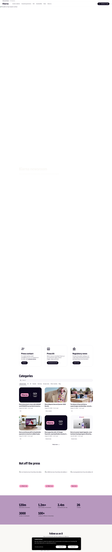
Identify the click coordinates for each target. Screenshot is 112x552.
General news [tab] (23, 383)
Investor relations (16, 3)
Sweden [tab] (34, 383)
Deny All (61, 546)
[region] (56, 543)
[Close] (79, 539)
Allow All (73, 546)
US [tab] (28, 383)
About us (49, 3)
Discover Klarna (6, 0)
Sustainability (39, 3)
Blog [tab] (60, 383)
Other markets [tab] (54, 383)
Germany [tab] (40, 383)
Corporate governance (26, 3)
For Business (12, 0)
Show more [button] (55, 444)
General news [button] (48, 438)
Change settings (39, 546)
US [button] (20, 411)
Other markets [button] (49, 411)
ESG (34, 3)
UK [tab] (30, 383)
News (44, 3)
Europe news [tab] (46, 383)
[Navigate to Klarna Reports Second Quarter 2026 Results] (56, 394)
